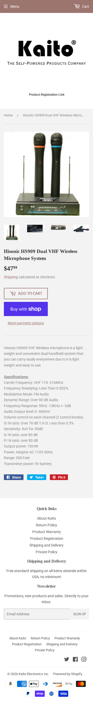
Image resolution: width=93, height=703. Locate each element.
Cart (85, 6)
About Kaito (46, 518)
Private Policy (46, 552)
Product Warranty (46, 532)
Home (8, 115)
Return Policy (46, 525)
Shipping (11, 277)
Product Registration (46, 538)
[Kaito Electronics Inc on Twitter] (66, 660)
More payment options (26, 323)
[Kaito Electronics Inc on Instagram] (84, 660)
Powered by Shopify (67, 674)
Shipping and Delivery (46, 545)
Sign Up (79, 614)
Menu (14, 6)
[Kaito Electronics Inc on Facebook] (75, 660)
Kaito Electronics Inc (34, 674)
